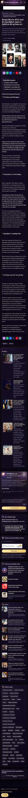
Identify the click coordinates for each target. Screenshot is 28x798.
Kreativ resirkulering (17, 733)
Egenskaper (5, 696)
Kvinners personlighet (8, 739)
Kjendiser (11, 13)
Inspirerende (19, 727)
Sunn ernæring (20, 758)
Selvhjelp (16, 752)
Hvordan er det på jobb (8, 727)
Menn (13, 742)
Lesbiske (21, 739)
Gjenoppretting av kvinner (9, 705)
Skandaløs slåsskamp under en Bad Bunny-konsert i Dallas (18, 382)
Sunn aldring (12, 758)
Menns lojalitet (20, 742)
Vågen (8, 761)
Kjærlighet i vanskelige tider (12, 87)
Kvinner (9, 736)
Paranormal (5, 749)
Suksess (4, 758)
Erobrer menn (6, 699)
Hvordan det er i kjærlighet (9, 718)
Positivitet (12, 749)
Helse (17, 708)
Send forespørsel (14, 507)
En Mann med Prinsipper (11, 82)
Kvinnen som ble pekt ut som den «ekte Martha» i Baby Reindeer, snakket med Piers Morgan (18, 402)
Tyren (4, 761)
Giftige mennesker (12, 702)
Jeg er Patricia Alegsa (10, 517)
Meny (4, 795)
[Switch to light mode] (21, 2)
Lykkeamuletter (6, 742)
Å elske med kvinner (7, 690)
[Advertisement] (14, 8)
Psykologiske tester (7, 752)
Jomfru (4, 730)
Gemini (4, 702)
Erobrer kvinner (14, 696)
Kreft (4, 736)
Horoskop (11, 711)
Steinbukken (19, 755)
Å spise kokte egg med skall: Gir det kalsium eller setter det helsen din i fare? (19, 425)
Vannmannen (16, 761)
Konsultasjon (5, 488)
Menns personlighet (7, 745)
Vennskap (5, 764)
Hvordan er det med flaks (9, 724)
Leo (16, 739)
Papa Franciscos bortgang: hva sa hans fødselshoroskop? (18, 447)
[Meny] (24, 2)
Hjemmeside (5, 13)
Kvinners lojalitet (17, 736)
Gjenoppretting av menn (8, 708)
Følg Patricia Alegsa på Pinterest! (11, 94)
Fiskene (19, 699)
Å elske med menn (18, 690)
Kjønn (23, 730)
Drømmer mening (14, 693)
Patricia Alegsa (11, 38)
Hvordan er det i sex (7, 721)
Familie (13, 699)
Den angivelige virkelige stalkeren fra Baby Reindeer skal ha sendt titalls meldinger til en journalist (18, 357)
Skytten (12, 755)
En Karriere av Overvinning (12, 85)
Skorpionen (5, 755)
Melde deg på (14, 551)
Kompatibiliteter (7, 733)
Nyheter (11, 343)
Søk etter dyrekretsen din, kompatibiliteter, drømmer (13, 776)
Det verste (5, 693)
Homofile (5, 711)
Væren (22, 761)
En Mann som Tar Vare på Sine (13, 89)
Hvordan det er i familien (9, 714)
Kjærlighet (10, 730)
